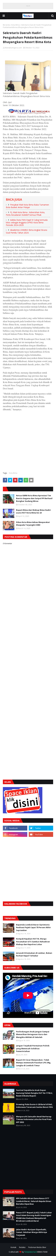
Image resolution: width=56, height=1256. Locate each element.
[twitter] (41, 828)
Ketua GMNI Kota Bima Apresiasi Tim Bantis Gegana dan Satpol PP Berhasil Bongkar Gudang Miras (34, 498)
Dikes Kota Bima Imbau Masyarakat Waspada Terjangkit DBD (33, 523)
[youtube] (41, 834)
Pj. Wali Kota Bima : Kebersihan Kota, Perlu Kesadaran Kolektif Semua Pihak (25, 213)
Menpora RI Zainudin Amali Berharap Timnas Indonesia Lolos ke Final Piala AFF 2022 (34, 1119)
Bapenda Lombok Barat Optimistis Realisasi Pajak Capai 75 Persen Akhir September (33, 927)
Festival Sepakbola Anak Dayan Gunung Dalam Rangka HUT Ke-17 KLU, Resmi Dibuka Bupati (34, 1093)
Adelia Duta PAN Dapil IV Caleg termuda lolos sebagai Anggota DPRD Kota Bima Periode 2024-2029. (27, 222)
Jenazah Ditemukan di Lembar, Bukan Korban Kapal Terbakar (34, 954)
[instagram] (15, 834)
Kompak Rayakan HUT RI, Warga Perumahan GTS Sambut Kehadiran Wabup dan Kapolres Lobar (33, 941)
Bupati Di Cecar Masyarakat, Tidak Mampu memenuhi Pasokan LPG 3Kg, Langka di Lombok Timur (33, 1063)
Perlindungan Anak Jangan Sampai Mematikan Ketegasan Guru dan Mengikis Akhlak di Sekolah (32, 1034)
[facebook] (15, 828)
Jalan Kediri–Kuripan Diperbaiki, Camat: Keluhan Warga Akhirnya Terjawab (31, 1232)
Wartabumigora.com (13, 47)
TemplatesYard (30, 1252)
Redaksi (22, 1247)
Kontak (13, 1247)
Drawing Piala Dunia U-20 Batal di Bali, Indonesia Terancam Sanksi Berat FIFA (34, 1105)
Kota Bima (15, 25)
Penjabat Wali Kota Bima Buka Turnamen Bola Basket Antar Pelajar (27, 206)
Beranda (6, 25)
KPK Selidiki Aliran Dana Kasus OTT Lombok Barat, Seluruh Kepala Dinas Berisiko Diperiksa (33, 1201)
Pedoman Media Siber (37, 1247)
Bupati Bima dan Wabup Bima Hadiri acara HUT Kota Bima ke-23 (33, 511)
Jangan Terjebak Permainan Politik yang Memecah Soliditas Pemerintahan (32, 1048)
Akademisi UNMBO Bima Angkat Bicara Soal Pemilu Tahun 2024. (26, 231)
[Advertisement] (28, 441)
